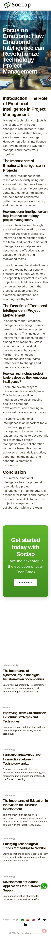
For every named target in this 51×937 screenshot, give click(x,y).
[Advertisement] (25, 632)
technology (9, 25)
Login (15, 919)
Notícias (6, 919)
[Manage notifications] (44, 931)
